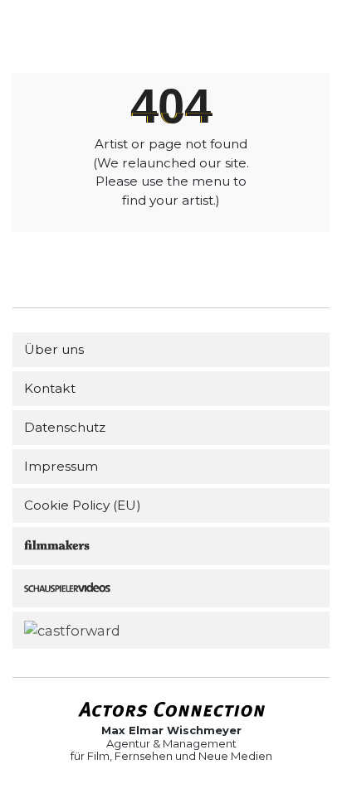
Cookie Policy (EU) (82, 505)
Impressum (61, 466)
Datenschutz (64, 427)
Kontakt (50, 388)
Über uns (54, 349)
